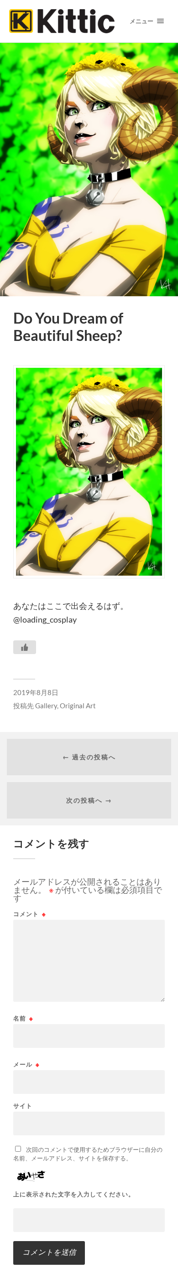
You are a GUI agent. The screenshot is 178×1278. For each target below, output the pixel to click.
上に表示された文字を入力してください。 (74, 1194)
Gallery (46, 705)
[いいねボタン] (24, 647)
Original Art (78, 705)
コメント (29, 914)
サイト (22, 1106)
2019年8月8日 (35, 692)
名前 (23, 1018)
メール (26, 1064)
